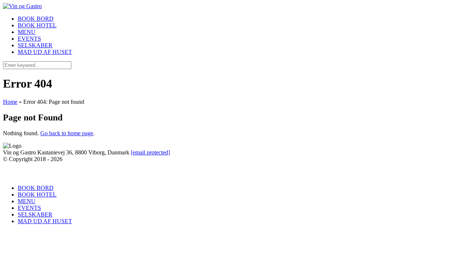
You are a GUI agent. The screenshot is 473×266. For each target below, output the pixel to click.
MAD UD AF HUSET (45, 52)
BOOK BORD (36, 19)
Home (10, 102)
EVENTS (29, 38)
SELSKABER (35, 45)
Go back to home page (66, 133)
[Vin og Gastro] (22, 6)
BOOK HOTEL (37, 25)
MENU (26, 32)
